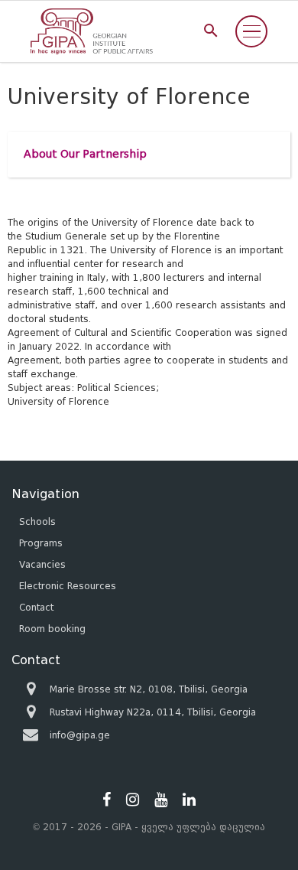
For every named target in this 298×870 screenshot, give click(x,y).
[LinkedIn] (189, 799)
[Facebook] (106, 799)
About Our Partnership (85, 154)
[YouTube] (160, 799)
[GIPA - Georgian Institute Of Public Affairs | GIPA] (92, 31)
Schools (37, 521)
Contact (36, 607)
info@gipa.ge (80, 735)
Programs (41, 543)
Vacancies (42, 564)
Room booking (52, 628)
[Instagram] (132, 799)
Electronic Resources (67, 585)
